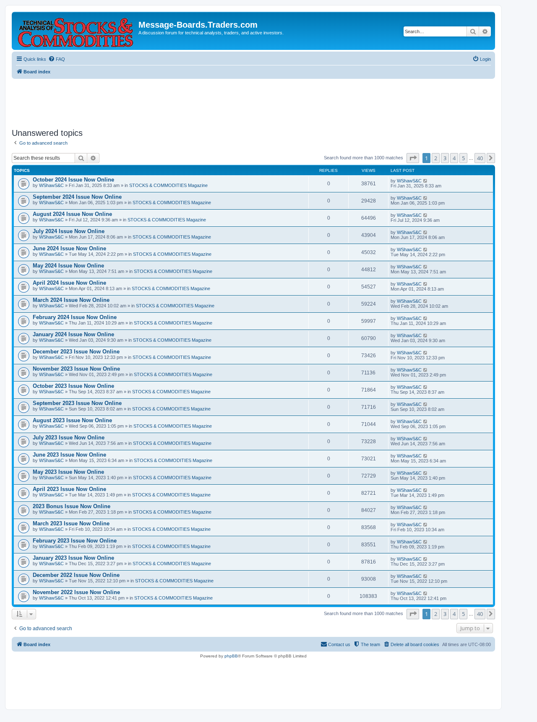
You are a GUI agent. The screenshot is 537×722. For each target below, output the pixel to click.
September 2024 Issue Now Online (77, 197)
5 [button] (463, 158)
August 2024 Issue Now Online (72, 214)
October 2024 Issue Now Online (73, 180)
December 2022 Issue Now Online (76, 575)
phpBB (231, 656)
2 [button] (435, 158)
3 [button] (444, 158)
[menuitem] (56, 59)
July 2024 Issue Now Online (68, 231)
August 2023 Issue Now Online (72, 420)
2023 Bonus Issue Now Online (71, 506)
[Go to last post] (425, 180)
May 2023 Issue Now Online (68, 472)
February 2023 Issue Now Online (75, 541)
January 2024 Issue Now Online (73, 334)
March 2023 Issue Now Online (71, 523)
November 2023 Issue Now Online (76, 369)
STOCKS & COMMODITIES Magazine (168, 185)
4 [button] (454, 158)
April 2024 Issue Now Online (69, 283)
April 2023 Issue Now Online (69, 489)
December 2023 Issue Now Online (76, 351)
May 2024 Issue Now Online (68, 265)
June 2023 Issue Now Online (69, 455)
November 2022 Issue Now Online (76, 592)
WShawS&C (51, 185)
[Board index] (76, 31)
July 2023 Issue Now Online (68, 437)
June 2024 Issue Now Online (69, 248)
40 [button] (480, 158)
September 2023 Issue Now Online (77, 403)
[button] (413, 158)
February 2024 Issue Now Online (75, 317)
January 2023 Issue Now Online (73, 558)
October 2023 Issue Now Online (73, 386)
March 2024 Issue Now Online (71, 300)
